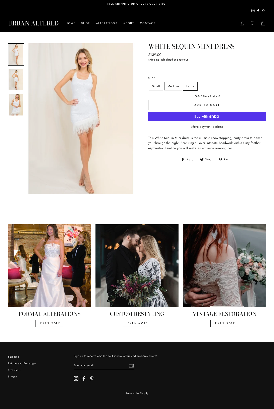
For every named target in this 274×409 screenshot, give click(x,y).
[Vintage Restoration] (224, 265)
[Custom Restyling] (137, 265)
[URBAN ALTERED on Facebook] (83, 378)
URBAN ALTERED (33, 23)
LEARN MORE (49, 323)
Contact (147, 23)
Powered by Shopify (137, 393)
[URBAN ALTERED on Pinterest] (91, 378)
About (128, 23)
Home (70, 23)
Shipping (153, 60)
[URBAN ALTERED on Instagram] (76, 378)
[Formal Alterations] (49, 265)
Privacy (12, 377)
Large (190, 86)
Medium (173, 86)
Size (152, 78)
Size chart (14, 370)
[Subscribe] (131, 365)
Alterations (107, 23)
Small (156, 86)
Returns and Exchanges (22, 363)
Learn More (137, 323)
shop (85, 23)
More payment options (207, 126)
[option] (137, 4)
